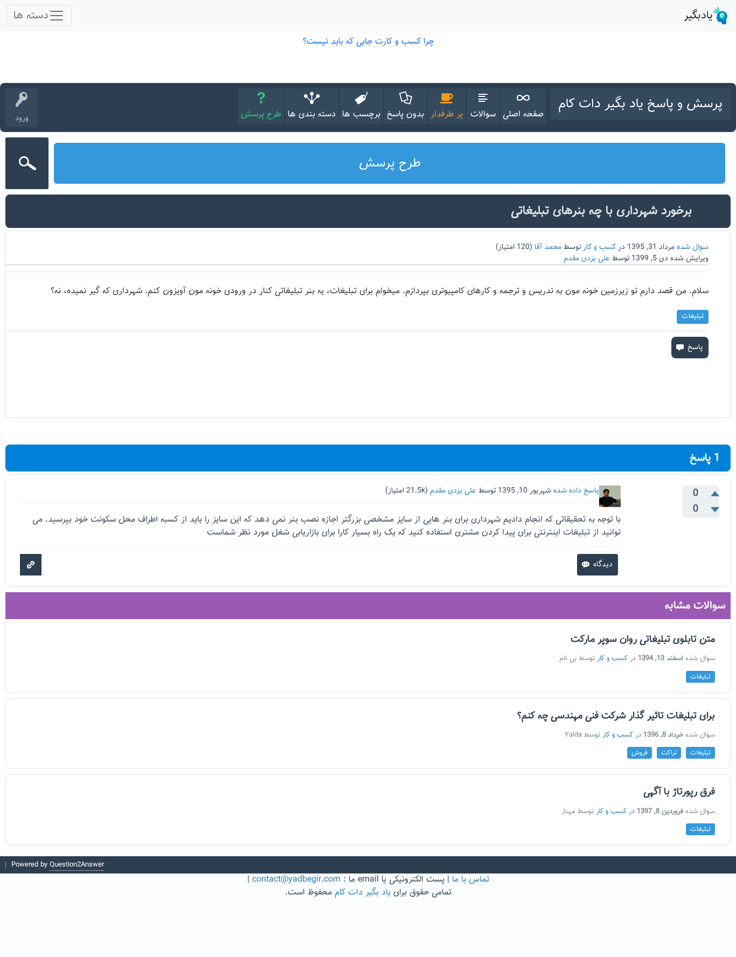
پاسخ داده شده (576, 491)
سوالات (483, 114)
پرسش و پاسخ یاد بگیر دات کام (640, 104)
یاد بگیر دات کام (363, 892)
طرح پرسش (261, 114)
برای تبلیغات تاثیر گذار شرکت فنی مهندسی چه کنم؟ (616, 716)
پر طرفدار (447, 114)
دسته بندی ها (312, 114)
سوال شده (693, 247)
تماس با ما (470, 879)
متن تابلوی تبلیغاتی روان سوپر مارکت (643, 639)
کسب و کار (599, 247)
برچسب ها (361, 114)
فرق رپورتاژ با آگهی (679, 792)
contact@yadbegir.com (296, 879)
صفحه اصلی (523, 114)
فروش (639, 753)
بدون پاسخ (405, 114)
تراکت (669, 753)
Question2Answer (77, 864)
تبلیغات (693, 316)
